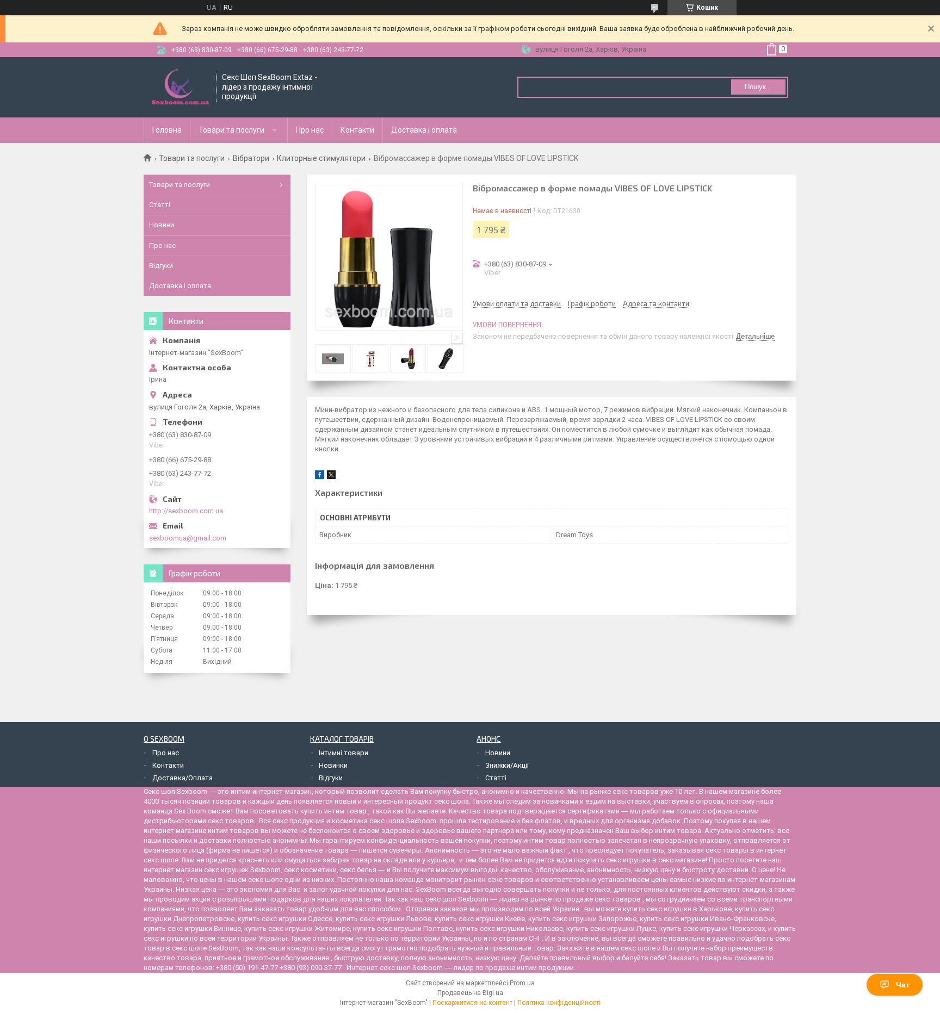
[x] (331, 477)
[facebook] (319, 477)
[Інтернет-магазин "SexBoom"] (180, 87)
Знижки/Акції (507, 765)
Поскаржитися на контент (472, 1002)
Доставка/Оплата (182, 778)
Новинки (333, 765)
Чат (903, 984)
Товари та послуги (231, 130)
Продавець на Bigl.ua (470, 993)
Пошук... (758, 87)
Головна (167, 130)
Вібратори (251, 158)
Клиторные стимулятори (321, 158)
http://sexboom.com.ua (186, 511)
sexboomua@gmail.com (187, 538)
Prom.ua (522, 983)
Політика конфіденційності (559, 1002)
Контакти (357, 130)
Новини (161, 225)
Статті (159, 205)
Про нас (310, 130)
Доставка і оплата (424, 130)
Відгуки (161, 266)
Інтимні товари (343, 753)
